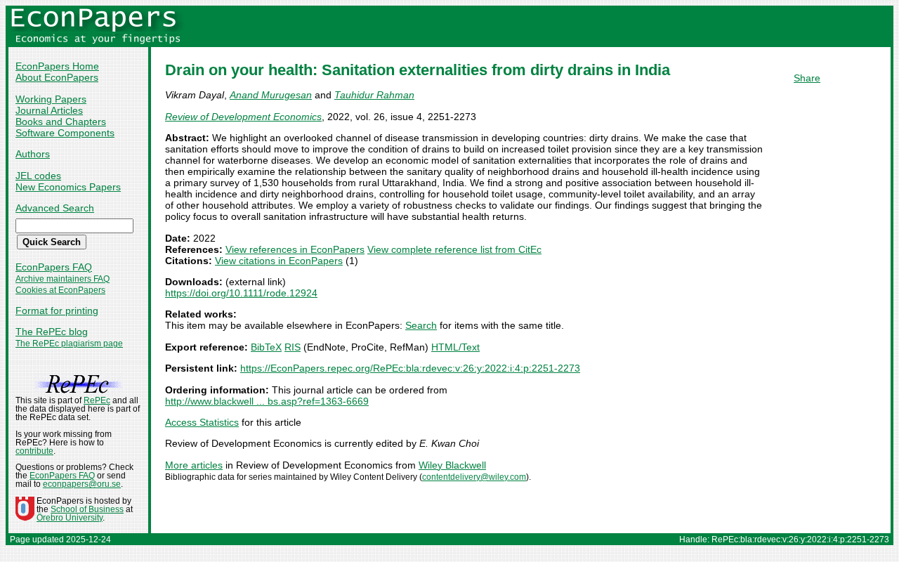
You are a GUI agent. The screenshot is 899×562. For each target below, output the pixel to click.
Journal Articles (49, 110)
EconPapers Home (57, 66)
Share (807, 78)
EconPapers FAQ (53, 267)
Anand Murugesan (271, 94)
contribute (34, 451)
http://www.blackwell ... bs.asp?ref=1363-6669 (267, 401)
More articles (194, 465)
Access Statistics (202, 422)
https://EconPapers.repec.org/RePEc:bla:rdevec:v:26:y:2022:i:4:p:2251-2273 (410, 368)
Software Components (64, 132)
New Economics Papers (68, 186)
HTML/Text (455, 347)
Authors (32, 153)
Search (421, 325)
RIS (292, 347)
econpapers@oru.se (82, 484)
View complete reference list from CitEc (454, 249)
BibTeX (266, 347)
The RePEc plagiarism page (69, 343)
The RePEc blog (51, 331)
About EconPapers (56, 77)
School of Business (87, 509)
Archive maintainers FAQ (62, 279)
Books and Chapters (60, 121)
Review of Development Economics (243, 116)
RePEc (97, 400)
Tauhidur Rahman (374, 94)
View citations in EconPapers (279, 260)
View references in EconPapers (295, 249)
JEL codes (38, 175)
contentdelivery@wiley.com (474, 477)
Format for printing (56, 310)
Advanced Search (54, 208)
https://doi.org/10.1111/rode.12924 (241, 293)
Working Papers (50, 99)
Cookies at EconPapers (60, 290)
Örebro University (70, 518)
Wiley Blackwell (452, 465)
